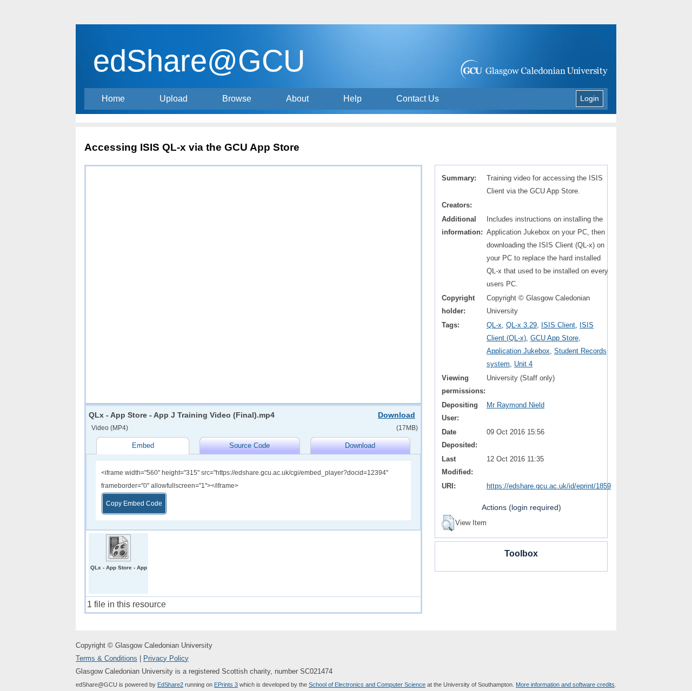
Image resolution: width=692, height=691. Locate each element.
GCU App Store (554, 338)
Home (113, 98)
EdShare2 (170, 684)
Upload (173, 98)
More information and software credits (565, 684)
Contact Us (417, 98)
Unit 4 (523, 364)
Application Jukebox (518, 351)
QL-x (494, 325)
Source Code (249, 445)
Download (396, 415)
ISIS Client (558, 325)
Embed (143, 445)
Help (352, 98)
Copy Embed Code (134, 503)
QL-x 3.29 (521, 325)
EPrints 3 (226, 684)
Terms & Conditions (106, 658)
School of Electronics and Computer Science (367, 684)
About (297, 98)
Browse (236, 98)
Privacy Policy (166, 658)
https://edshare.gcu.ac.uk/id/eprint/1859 (549, 486)
